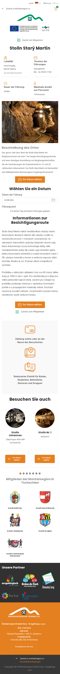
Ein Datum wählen (32, 179)
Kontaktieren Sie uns (24, 646)
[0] (55, 9)
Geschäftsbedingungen (30, 662)
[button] (20, 473)
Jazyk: (31, 3)
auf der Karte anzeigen (13, 73)
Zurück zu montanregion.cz (32, 658)
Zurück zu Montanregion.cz (18, 8)
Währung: (49, 3)
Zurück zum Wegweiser (32, 40)
